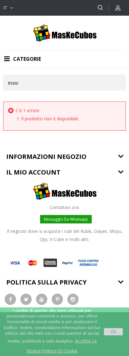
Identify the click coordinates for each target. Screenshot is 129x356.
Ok (113, 331)
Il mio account (33, 172)
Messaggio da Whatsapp (66, 219)
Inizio (13, 83)
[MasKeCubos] (64, 32)
